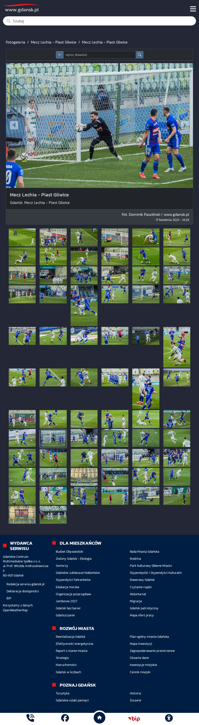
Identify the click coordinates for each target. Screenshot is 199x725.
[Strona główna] (30, 718)
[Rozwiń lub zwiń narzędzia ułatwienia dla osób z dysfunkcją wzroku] (169, 719)
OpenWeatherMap (15, 610)
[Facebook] (65, 718)
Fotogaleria (15, 42)
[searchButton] (139, 55)
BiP (9, 598)
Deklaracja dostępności (23, 591)
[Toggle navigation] (193, 9)
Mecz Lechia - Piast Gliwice (53, 42)
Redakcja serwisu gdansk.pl (25, 584)
